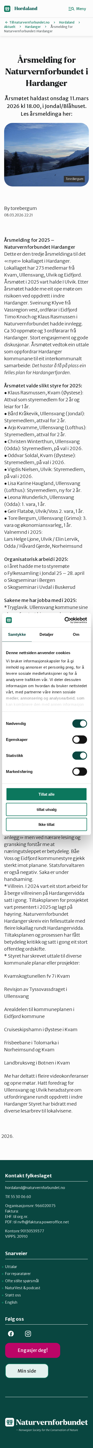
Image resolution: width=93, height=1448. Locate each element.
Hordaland (25, 8)
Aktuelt (10, 27)
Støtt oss (13, 1295)
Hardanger (33, 27)
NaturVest (13, 1288)
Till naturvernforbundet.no (29, 22)
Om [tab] (76, 634)
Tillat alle (46, 794)
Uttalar (11, 1266)
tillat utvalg (47, 809)
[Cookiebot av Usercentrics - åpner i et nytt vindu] (65, 620)
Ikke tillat (46, 824)
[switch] (79, 739)
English (11, 1302)
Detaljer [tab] (47, 634)
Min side (27, 1371)
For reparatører (18, 1273)
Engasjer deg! (33, 1350)
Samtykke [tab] (17, 634)
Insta (28, 1334)
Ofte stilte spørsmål (22, 1281)
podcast (33, 1288)
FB (11, 1334)
